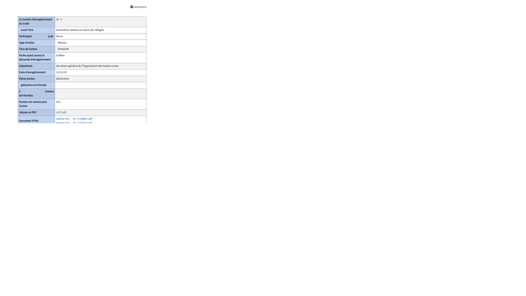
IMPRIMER (140, 7)
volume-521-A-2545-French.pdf (74, 123)
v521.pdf (61, 112)
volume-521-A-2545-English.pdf (74, 118)
